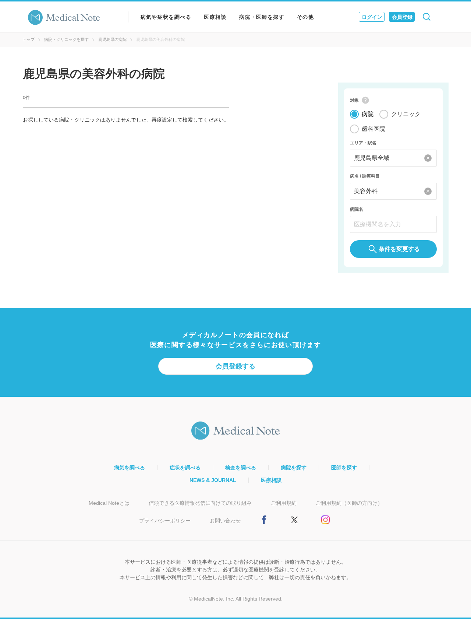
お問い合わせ (225, 521)
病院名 (356, 209)
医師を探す (344, 468)
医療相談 (215, 17)
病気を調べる (129, 468)
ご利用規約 (284, 503)
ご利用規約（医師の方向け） (349, 503)
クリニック (406, 114)
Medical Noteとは (109, 503)
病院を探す (294, 468)
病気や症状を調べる (166, 17)
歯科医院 (373, 129)
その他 (305, 17)
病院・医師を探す (261, 17)
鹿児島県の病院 (112, 39)
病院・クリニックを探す (66, 39)
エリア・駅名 (363, 143)
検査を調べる (240, 468)
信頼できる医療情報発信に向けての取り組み (200, 503)
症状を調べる (185, 468)
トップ (28, 39)
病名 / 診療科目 (365, 176)
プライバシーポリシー (165, 521)
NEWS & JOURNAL (213, 480)
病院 (367, 114)
